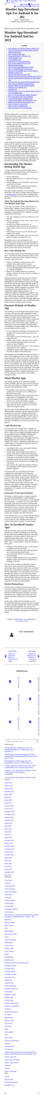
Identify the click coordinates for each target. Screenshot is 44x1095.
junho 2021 (8, 863)
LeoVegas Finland (10, 966)
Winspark (8, 1065)
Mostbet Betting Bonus (15, 65)
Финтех (7, 1068)
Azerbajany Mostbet (11, 909)
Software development (12, 1040)
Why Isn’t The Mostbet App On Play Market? (23, 71)
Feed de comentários (11, 1082)
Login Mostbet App (14, 60)
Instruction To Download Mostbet (19, 61)
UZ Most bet (9, 1049)
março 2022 (8, 837)
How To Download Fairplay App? (19, 63)
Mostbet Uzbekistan (11, 1012)
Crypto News (9, 945)
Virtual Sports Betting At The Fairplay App (22, 100)
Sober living (8, 1038)
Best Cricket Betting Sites (16, 54)
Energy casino (9, 948)
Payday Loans (9, 1020)
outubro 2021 (9, 852)
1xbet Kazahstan (10, 900)
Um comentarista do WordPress (15, 777)
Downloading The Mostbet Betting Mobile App (23, 48)
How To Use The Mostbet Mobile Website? (22, 95)
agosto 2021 (8, 858)
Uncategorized (9, 1046)
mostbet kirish (9, 1000)
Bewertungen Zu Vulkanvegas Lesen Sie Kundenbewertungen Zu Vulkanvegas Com (19, 762)
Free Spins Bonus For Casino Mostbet (20, 97)
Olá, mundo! (32, 777)
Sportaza (7, 1043)
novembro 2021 (10, 849)
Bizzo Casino (9, 925)
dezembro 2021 (10, 846)
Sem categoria (9, 1032)
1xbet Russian (9, 903)
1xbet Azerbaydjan (11, 892)
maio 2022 (8, 832)
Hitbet (6, 954)
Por (30, 619)
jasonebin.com (9, 960)
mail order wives (10, 977)
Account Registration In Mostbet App (20, 98)
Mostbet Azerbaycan (11, 989)
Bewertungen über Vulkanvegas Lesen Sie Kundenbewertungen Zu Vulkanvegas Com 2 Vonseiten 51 (19, 749)
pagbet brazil (9, 1017)
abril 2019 (8, 875)
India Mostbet (9, 957)
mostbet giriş (9, 991)
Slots (6, 1035)
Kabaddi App (12, 89)
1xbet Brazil (8, 895)
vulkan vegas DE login (12, 1060)
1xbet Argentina (10, 886)
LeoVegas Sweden (11, 974)
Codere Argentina (10, 940)
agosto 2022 (8, 823)
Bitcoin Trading (10, 922)
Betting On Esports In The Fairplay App (21, 102)
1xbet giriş (8, 897)
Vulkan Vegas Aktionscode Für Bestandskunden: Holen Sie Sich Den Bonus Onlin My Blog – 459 (20, 1053)
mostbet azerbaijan (10, 986)
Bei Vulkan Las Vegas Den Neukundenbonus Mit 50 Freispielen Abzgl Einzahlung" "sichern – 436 (22, 916)
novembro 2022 (10, 814)
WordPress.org (9, 1085)
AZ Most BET (9, 906)
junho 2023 (8, 800)
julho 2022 (8, 826)
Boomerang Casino (11, 934)
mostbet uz (8, 1009)
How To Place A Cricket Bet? (18, 104)
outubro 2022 (9, 817)
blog (6, 928)
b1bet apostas (9, 912)
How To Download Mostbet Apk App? (21, 67)
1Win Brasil (8, 880)
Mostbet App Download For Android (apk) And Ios (25, 76)
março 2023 (8, 803)
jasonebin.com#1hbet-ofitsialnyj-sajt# (17, 963)
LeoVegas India (10, 968)
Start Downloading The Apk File (19, 74)
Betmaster (8, 919)
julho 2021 (8, 860)
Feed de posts (9, 1079)
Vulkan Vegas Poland (11, 1063)
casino (7, 937)
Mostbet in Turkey (10, 994)
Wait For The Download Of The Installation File (24, 82)
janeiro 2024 (9, 786)
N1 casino (8, 1015)
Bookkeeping (9, 931)
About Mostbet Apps (15, 58)
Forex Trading (9, 951)
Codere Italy (8, 942)
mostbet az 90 (9, 983)
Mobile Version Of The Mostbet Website (21, 85)
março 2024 (8, 783)
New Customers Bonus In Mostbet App (21, 84)
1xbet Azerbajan (10, 889)
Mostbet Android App (15, 72)
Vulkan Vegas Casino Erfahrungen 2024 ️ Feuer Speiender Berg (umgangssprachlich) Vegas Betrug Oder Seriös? (21, 756)
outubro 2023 (9, 788)
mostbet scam (11, 194)
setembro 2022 (9, 820)
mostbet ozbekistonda (11, 1003)
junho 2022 (8, 829)
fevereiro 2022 (9, 840)
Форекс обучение (11, 1071)
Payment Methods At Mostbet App (19, 56)
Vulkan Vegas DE (10, 1057)
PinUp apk (8, 1026)
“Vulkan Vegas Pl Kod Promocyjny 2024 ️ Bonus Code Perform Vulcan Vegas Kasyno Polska (20, 766)
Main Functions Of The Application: (20, 108)
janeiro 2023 (9, 809)
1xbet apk (8, 883)
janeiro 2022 (9, 843)
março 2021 (8, 869)
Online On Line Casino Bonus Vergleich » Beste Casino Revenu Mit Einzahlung (20, 771)
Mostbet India (24, 20)
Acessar (7, 1076)
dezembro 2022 (10, 811)
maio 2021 (8, 866)
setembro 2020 (9, 872)
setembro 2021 (9, 855)
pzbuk (6, 1029)
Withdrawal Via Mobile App (17, 87)
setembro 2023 (9, 791)
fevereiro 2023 (9, 806)
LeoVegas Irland (10, 971)
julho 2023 (8, 797)
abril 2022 (8, 835)
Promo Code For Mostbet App (18, 106)
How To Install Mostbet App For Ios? (20, 69)
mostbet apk (8, 980)
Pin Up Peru (8, 1023)
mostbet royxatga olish (12, 1006)
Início (16, 20)
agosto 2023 (8, 794)
